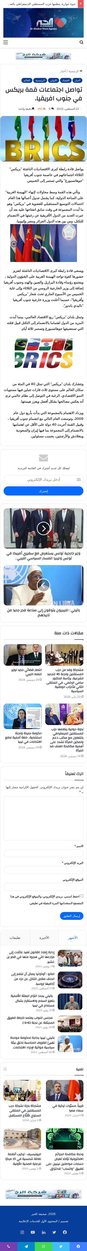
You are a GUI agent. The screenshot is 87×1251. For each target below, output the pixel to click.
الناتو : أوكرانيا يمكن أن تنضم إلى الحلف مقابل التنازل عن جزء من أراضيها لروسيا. (32, 979)
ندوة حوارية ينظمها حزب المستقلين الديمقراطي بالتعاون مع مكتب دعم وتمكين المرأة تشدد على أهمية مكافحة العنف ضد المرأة (66, 739)
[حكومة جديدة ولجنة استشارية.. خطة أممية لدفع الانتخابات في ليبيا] (23, 716)
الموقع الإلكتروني (73, 879)
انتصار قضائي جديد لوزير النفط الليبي (26, 672)
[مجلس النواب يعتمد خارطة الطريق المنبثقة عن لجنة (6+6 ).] (70, 1023)
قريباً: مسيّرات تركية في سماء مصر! (67, 1108)
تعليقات (15, 938)
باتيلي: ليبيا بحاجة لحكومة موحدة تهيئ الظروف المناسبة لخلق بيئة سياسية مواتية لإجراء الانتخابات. (32, 1042)
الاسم (78, 846)
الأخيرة (44, 938)
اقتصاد (65, 80)
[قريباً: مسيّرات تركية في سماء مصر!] (64, 1090)
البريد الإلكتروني (72, 863)
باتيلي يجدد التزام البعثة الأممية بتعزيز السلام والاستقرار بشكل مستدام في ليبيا (32, 1001)
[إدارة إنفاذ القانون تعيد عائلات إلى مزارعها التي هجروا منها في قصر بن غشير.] (70, 958)
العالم (27, 80)
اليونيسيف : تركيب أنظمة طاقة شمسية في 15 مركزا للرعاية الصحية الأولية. (23, 1159)
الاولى (53, 80)
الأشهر (72, 938)
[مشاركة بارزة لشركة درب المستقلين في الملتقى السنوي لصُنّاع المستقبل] (22, 1090)
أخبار (63, 71)
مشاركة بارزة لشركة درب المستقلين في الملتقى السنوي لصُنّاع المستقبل (25, 1110)
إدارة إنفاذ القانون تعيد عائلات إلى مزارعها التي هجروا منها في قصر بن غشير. (30, 957)
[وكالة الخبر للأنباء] (43, 23)
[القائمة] (5, 42)
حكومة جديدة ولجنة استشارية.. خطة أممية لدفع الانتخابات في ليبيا (23, 737)
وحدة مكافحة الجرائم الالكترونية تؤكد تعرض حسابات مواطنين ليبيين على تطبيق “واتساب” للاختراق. (64, 1161)
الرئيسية (74, 71)
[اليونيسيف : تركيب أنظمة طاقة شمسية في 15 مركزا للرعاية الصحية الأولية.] (22, 1139)
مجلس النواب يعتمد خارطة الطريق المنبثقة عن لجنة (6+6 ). (30, 1020)
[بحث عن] (81, 42)
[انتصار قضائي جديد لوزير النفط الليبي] (23, 655)
